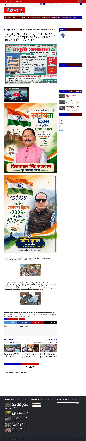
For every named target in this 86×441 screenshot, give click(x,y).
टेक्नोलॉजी (33, 17)
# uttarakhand (15, 319)
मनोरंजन (54, 17)
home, (20, 42)
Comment (52, 322)
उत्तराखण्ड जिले (12, 17)
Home (6, 1)
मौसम (70, 17)
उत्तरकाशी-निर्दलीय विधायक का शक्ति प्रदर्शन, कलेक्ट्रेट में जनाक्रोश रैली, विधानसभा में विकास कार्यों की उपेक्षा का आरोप (48, 355)
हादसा (38, 17)
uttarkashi (20, 29)
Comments (78, 91)
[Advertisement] (57, 11)
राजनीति (48, 17)
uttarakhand (14, 29)
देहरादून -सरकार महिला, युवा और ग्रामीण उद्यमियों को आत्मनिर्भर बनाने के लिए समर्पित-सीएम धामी (19, 430)
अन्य (75, 17)
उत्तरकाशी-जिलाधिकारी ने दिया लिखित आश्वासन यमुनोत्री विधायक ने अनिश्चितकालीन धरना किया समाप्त (30, 355)
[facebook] (81, 1)
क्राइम (43, 17)
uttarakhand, (24, 42)
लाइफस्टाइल (65, 17)
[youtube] (79, 1)
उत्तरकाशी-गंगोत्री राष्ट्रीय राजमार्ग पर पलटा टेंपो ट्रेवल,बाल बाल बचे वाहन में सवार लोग (73, 101)
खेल (59, 17)
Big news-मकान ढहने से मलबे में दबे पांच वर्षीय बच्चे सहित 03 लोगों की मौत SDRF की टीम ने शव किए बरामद (20, 413)
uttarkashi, (29, 42)
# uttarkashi (21, 319)
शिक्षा (28, 17)
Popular (71, 91)
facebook (30, 363)
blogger (12, 363)
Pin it (38, 322)
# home (9, 319)
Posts (34, 403)
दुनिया (23, 17)
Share (25, 322)
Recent (63, 91)
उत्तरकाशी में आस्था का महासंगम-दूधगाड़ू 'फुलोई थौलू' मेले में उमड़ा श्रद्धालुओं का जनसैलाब (50, 4)
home (9, 29)
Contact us (18, 1)
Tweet (12, 322)
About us (12, 1)
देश (19, 17)
